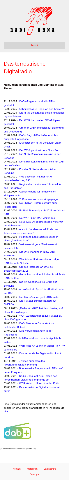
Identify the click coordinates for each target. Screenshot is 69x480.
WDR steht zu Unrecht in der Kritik (39, 383)
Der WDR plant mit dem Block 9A (38, 150)
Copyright (34, 474)
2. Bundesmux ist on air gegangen (39, 199)
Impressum (32, 469)
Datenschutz (50, 469)
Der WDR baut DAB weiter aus (37, 217)
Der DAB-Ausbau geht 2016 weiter (39, 296)
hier (6, 411)
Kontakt (16, 469)
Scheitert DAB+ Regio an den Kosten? (41, 108)
